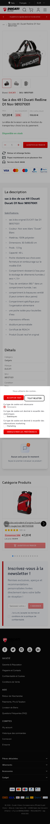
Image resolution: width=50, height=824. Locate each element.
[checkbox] (4, 407)
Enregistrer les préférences (22, 431)
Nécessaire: (12, 407)
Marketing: (11, 426)
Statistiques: (12, 416)
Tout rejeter (34, 398)
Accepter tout (14, 397)
